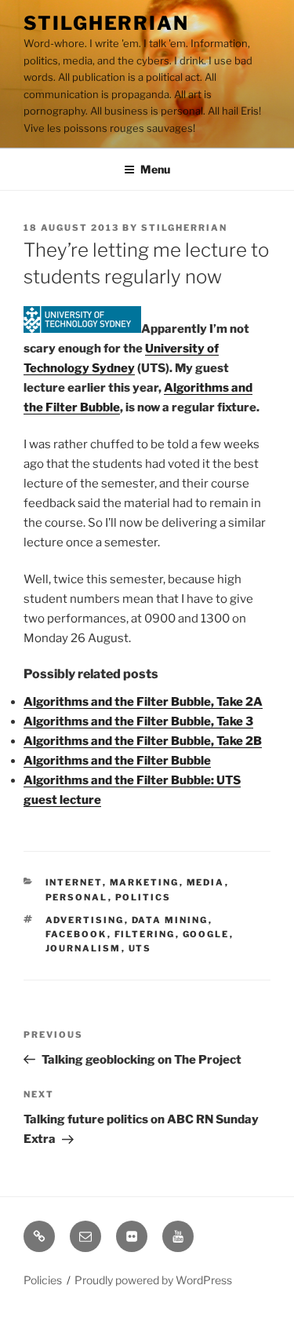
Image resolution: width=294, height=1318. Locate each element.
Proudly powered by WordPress (153, 1280)
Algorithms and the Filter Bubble (117, 761)
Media (206, 882)
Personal (76, 897)
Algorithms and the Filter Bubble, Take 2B (143, 741)
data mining (170, 920)
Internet (74, 882)
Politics (143, 897)
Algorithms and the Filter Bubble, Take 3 (138, 721)
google (206, 934)
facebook (76, 934)
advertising (85, 920)
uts (140, 948)
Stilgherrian (106, 23)
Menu (155, 169)
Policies (43, 1280)
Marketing (145, 882)
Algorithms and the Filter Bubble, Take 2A (143, 702)
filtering (145, 934)
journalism (83, 948)
